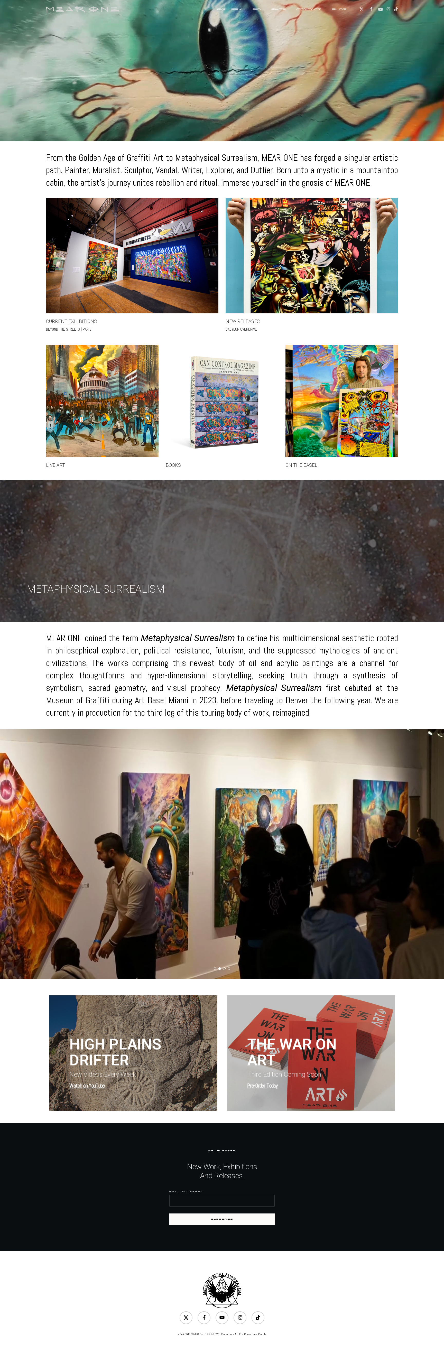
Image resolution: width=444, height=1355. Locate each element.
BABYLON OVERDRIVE (241, 329)
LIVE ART (55, 465)
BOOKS (173, 465)
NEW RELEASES (243, 321)
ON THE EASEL (301, 465)
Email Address (185, 1191)
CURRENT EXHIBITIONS (71, 321)
